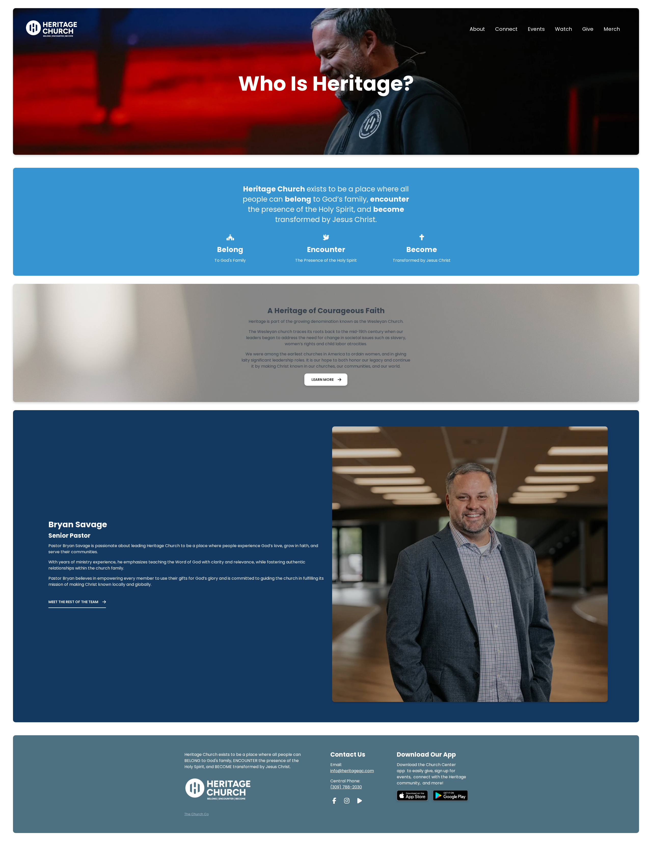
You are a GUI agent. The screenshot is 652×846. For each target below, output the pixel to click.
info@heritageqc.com (352, 771)
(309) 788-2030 (346, 787)
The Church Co (196, 814)
